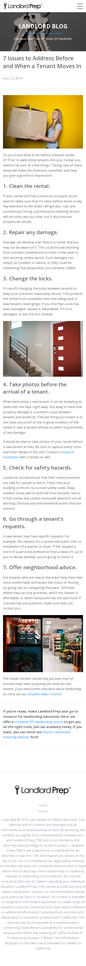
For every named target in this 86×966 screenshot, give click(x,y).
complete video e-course (44, 694)
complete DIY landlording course (38, 722)
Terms (43, 805)
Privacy (43, 811)
